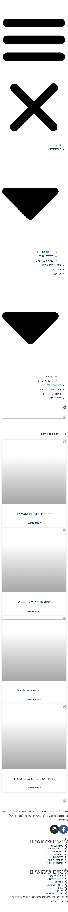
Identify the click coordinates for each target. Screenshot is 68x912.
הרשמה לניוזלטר (50, 389)
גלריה (49, 376)
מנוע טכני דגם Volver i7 (34, 602)
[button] (34, 73)
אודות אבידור (44, 252)
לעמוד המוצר (34, 523)
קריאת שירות (52, 385)
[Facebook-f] (63, 829)
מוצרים (56, 269)
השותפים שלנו (51, 265)
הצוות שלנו (46, 256)
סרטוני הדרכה (44, 380)
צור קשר (55, 398)
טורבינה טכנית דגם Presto (34, 690)
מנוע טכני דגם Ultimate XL (34, 514)
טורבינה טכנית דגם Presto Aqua (34, 778)
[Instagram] (54, 829)
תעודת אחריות (51, 394)
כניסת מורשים (44, 260)
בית (58, 145)
